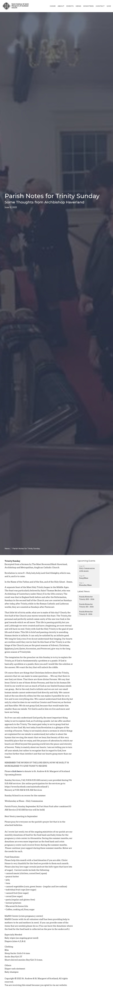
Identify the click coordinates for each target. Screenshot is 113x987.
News (78, 6)
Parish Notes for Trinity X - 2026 (86, 613)
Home (53, 6)
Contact (100, 6)
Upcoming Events (86, 561)
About (61, 6)
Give (109, 6)
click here (16, 771)
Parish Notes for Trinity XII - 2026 (86, 605)
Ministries (88, 6)
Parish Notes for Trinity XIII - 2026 (86, 598)
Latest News (83, 591)
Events (69, 6)
